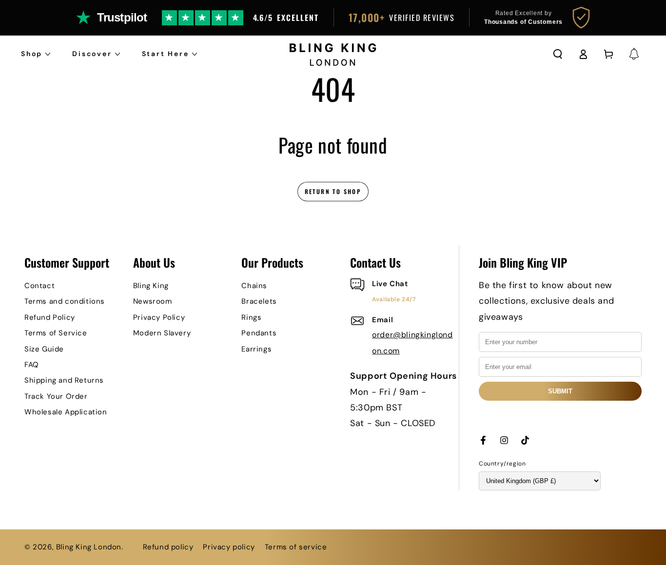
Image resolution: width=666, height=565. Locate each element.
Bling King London (88, 547)
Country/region (502, 464)
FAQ (31, 365)
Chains (254, 286)
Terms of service (296, 547)
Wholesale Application (65, 412)
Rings (251, 317)
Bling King (151, 286)
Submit (560, 391)
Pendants (258, 333)
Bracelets (258, 301)
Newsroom (152, 301)
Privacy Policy (159, 317)
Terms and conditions (64, 301)
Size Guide (44, 349)
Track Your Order (56, 396)
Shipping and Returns (64, 380)
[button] (557, 54)
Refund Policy (49, 317)
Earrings (256, 349)
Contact (39, 286)
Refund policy (168, 547)
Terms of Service (55, 333)
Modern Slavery (162, 333)
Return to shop (333, 191)
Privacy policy (229, 547)
